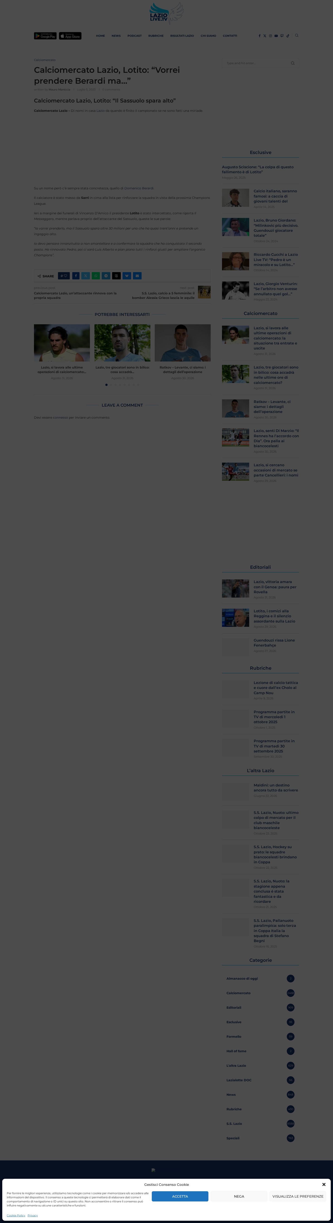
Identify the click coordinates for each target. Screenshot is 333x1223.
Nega (239, 1196)
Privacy (33, 1215)
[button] (324, 1184)
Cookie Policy (16, 1215)
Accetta (180, 1196)
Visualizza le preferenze (298, 1196)
